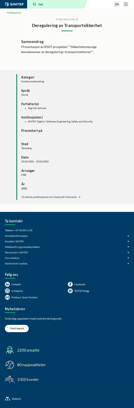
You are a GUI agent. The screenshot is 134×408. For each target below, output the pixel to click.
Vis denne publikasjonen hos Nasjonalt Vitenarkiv (49, 196)
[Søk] (34, 4)
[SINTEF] (13, 4)
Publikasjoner (14, 12)
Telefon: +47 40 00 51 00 (18, 230)
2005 (24, 188)
